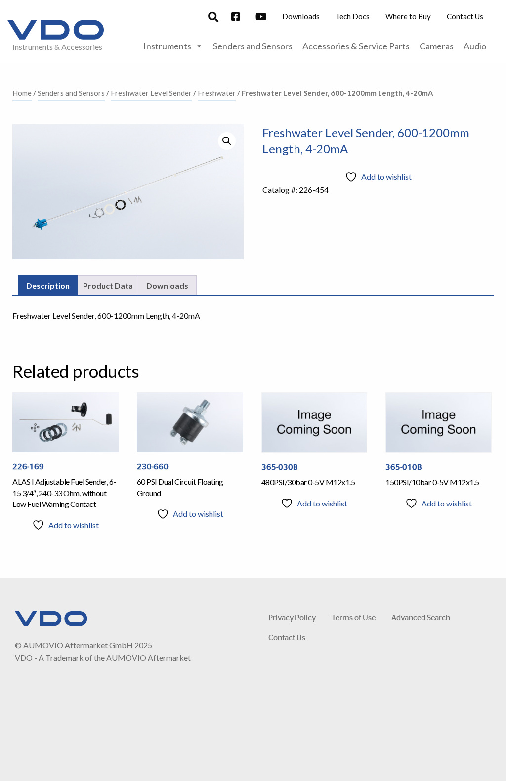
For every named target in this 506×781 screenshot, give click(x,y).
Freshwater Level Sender (151, 93)
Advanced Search (420, 617)
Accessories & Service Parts (356, 46)
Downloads (301, 16)
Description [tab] (48, 285)
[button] (227, 141)
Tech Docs (353, 16)
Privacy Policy (292, 617)
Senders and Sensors (253, 46)
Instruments (167, 46)
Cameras (437, 46)
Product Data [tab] (108, 285)
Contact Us (465, 16)
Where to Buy (408, 16)
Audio (475, 46)
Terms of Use (354, 617)
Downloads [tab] (167, 285)
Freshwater (217, 93)
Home (22, 93)
